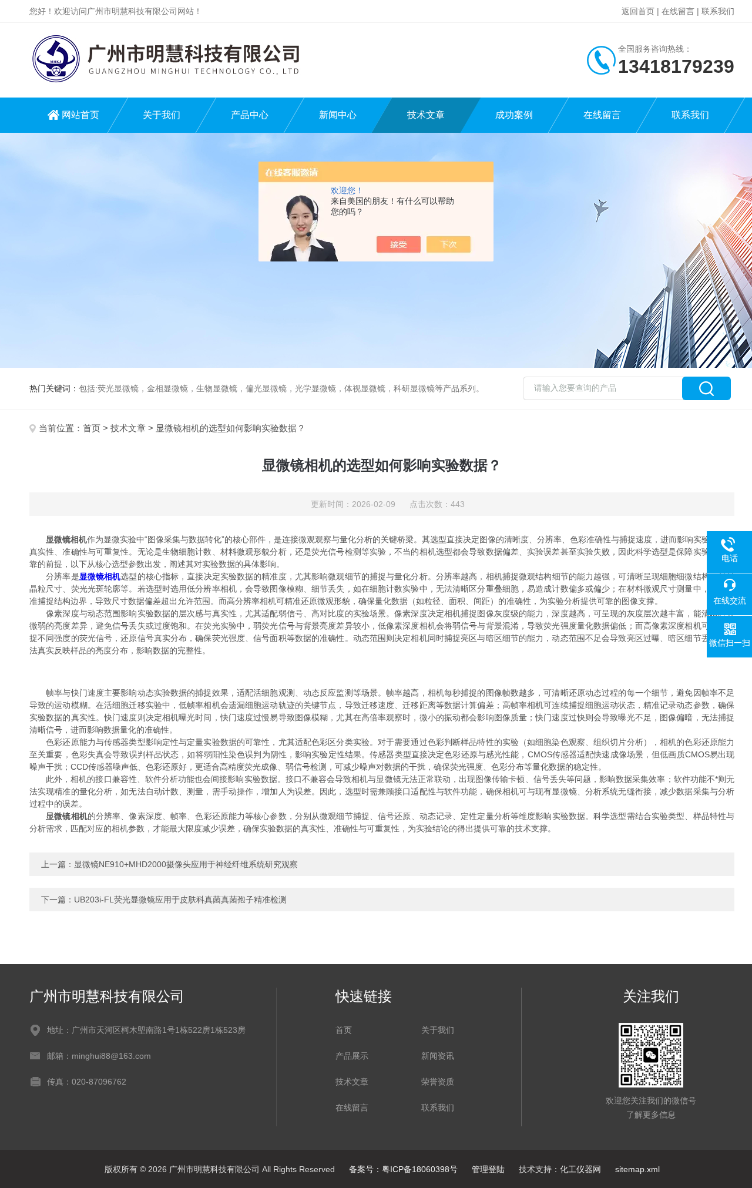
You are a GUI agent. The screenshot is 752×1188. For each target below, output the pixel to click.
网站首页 (80, 115)
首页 (91, 428)
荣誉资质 (437, 1081)
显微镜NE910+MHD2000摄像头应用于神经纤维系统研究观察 (186, 864)
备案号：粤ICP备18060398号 (403, 1169)
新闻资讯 (437, 1056)
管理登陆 (488, 1169)
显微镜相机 (100, 576)
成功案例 (514, 115)
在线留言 (678, 11)
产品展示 (351, 1056)
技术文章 (426, 115)
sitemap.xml (637, 1169)
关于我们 (161, 115)
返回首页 (638, 11)
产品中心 (249, 115)
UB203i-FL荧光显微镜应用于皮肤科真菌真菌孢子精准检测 (180, 899)
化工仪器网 (580, 1169)
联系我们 (717, 11)
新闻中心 (338, 115)
